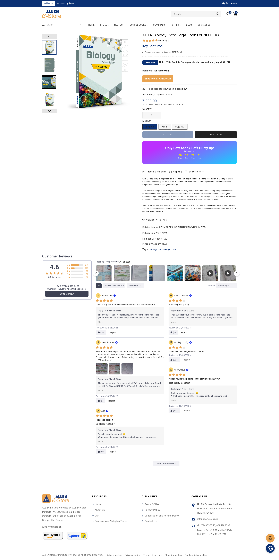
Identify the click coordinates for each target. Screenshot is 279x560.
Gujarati (181, 127)
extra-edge (165, 249)
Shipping (158, 104)
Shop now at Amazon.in (158, 78)
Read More (150, 62)
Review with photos (114, 286)
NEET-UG (118, 25)
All (99, 286)
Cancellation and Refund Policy (162, 515)
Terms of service (152, 555)
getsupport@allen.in (208, 519)
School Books (138, 25)
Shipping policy (173, 555)
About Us (100, 510)
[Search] (217, 14)
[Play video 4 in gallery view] (49, 82)
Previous (49, 36)
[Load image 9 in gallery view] (49, 100)
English (151, 127)
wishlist (149, 220)
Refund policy (114, 555)
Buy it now (216, 134)
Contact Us (151, 521)
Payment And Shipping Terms (111, 521)
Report (113, 332)
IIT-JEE (103, 25)
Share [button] (163, 220)
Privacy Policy (152, 510)
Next (49, 111)
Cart (97, 515)
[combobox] (196, 14)
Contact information (196, 555)
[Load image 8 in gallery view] (49, 65)
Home (98, 504)
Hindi (166, 127)
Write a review (67, 294)
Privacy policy (133, 555)
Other (175, 25)
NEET (175, 249)
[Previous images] (96, 273)
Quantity (147, 109)
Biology (153, 249)
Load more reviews (166, 463)
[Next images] (237, 273)
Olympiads (159, 25)
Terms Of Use (152, 504)
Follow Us (48, 3)
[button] (235, 14)
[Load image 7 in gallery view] (49, 47)
